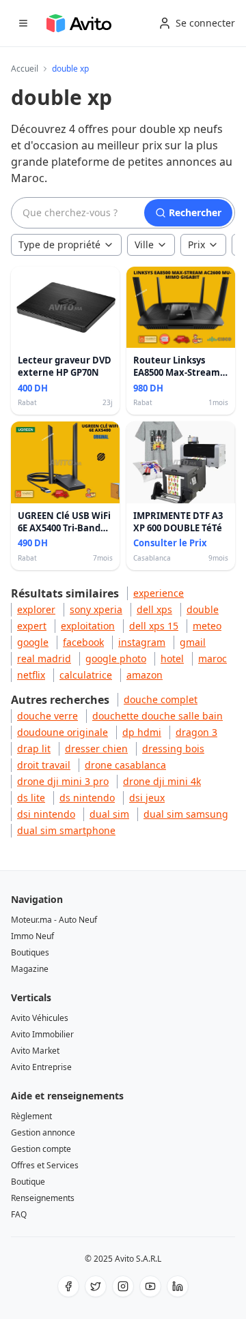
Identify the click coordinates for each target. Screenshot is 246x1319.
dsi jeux (147, 797)
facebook (83, 642)
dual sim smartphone (66, 830)
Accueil (24, 68)
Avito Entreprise (41, 1067)
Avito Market (35, 1050)
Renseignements (42, 1198)
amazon (144, 674)
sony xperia (96, 609)
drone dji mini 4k (162, 781)
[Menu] (23, 23)
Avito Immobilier (42, 1034)
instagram (141, 642)
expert (31, 625)
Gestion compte (41, 1149)
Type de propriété (59, 244)
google (33, 642)
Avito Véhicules (39, 1018)
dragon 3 (196, 732)
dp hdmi (141, 732)
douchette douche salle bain (157, 715)
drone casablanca (125, 764)
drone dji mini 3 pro (63, 781)
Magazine (30, 969)
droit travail (43, 764)
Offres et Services (45, 1165)
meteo (207, 625)
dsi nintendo (46, 813)
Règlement (31, 1116)
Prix (196, 244)
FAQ (19, 1214)
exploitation (88, 625)
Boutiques (30, 952)
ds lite (31, 797)
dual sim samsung (186, 813)
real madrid (44, 658)
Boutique (28, 1181)
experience (158, 593)
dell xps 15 (153, 625)
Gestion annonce (43, 1132)
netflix (31, 674)
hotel (172, 658)
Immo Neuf (32, 936)
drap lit (34, 748)
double (203, 609)
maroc (212, 658)
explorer (36, 609)
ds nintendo (87, 797)
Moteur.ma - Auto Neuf (54, 919)
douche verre (47, 715)
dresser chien (96, 748)
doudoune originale (62, 732)
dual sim (109, 813)
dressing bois (173, 748)
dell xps (154, 609)
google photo (115, 658)
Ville (144, 244)
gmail (193, 642)
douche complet (160, 699)
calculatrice (85, 674)
